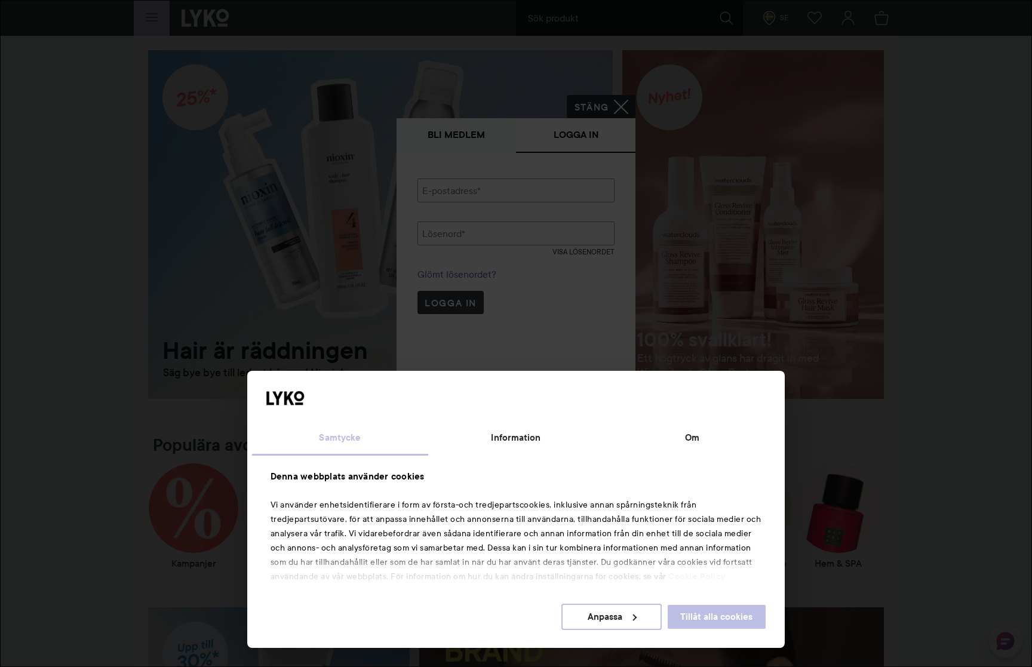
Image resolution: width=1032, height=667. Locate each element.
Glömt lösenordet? (456, 274)
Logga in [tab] (576, 134)
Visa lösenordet (583, 251)
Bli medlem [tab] (456, 134)
